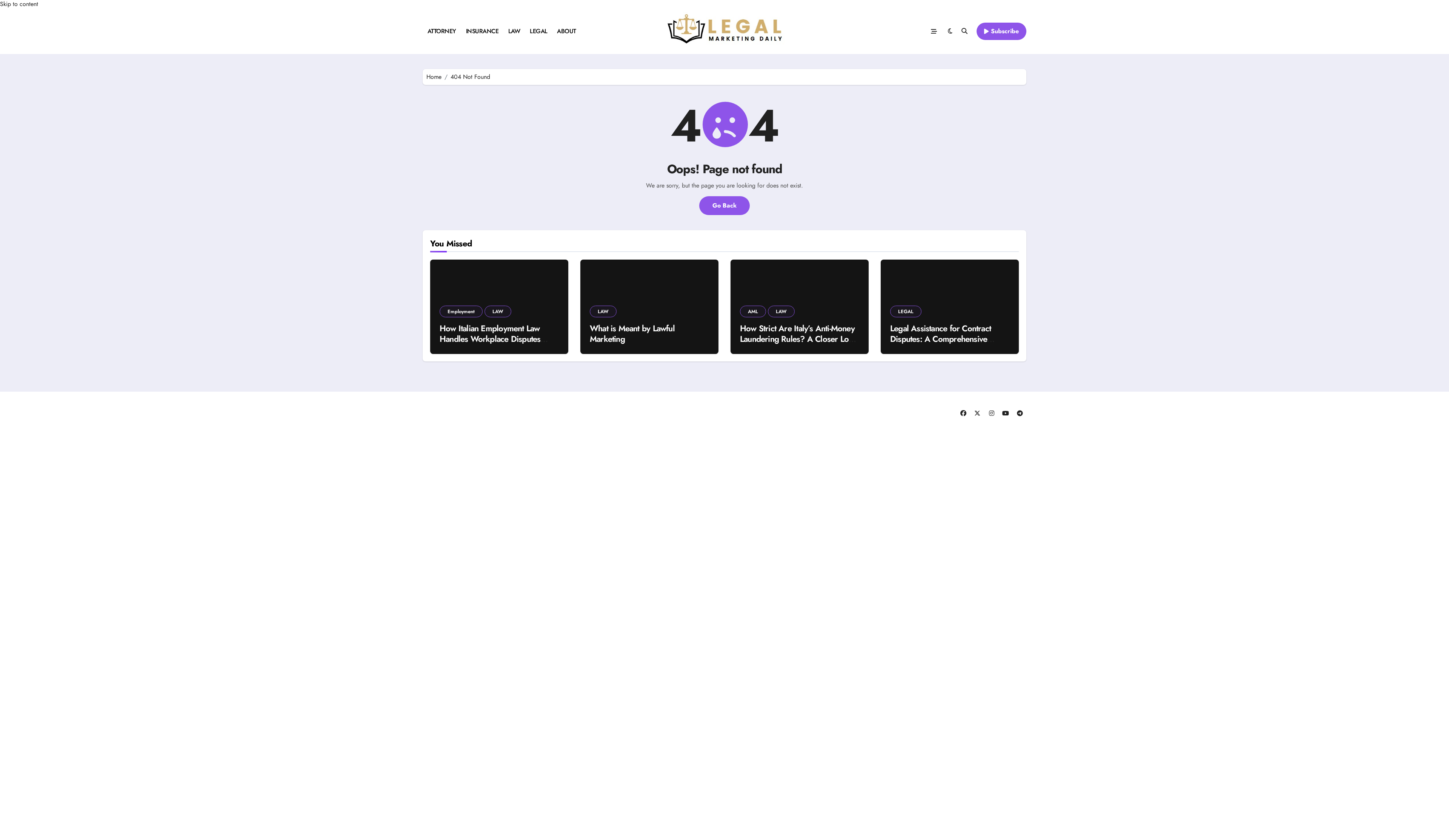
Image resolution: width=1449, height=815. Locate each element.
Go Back (724, 205)
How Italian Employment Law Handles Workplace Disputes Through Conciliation (490, 339)
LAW (514, 31)
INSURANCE (482, 31)
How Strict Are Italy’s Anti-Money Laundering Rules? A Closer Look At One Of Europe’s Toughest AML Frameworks (798, 344)
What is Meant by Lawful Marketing (632, 333)
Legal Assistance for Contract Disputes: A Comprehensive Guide (940, 339)
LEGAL (539, 31)
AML (753, 311)
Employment (461, 311)
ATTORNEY (442, 31)
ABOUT (566, 31)
